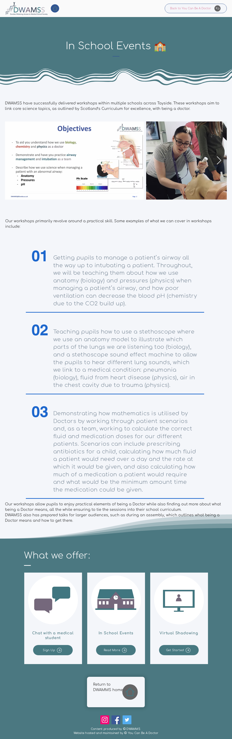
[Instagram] (104, 719)
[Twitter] (127, 719)
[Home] (55, 8)
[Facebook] (115, 719)
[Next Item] (219, 160)
